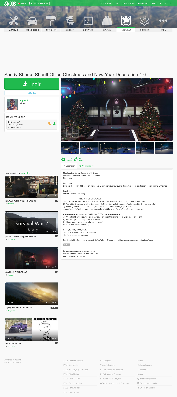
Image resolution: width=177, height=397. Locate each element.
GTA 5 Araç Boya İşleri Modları (75, 369)
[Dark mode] (165, 3)
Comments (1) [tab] (87, 165)
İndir (35, 84)
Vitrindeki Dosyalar (108, 365)
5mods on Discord (147, 387)
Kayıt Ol (157, 3)
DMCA (140, 374)
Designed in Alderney (13, 359)
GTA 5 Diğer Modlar (71, 392)
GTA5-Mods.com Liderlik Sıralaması (114, 383)
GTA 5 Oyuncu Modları (72, 383)
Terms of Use (142, 369)
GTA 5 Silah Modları (71, 374)
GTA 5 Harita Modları (71, 387)
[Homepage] (21, 103)
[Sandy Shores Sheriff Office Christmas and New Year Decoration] (117, 109)
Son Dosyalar (105, 360)
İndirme (69, 160)
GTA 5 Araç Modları (71, 365)
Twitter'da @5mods (147, 378)
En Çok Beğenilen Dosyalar (111, 369)
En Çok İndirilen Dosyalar (110, 374)
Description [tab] (70, 165)
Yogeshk (24, 100)
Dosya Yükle (129, 3)
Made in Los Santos (12, 362)
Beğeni (81, 160)
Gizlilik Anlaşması (144, 365)
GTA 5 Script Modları (71, 378)
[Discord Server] (24, 103)
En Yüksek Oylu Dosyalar (110, 378)
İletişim (140, 360)
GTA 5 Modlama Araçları (73, 360)
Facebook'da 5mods (148, 383)
